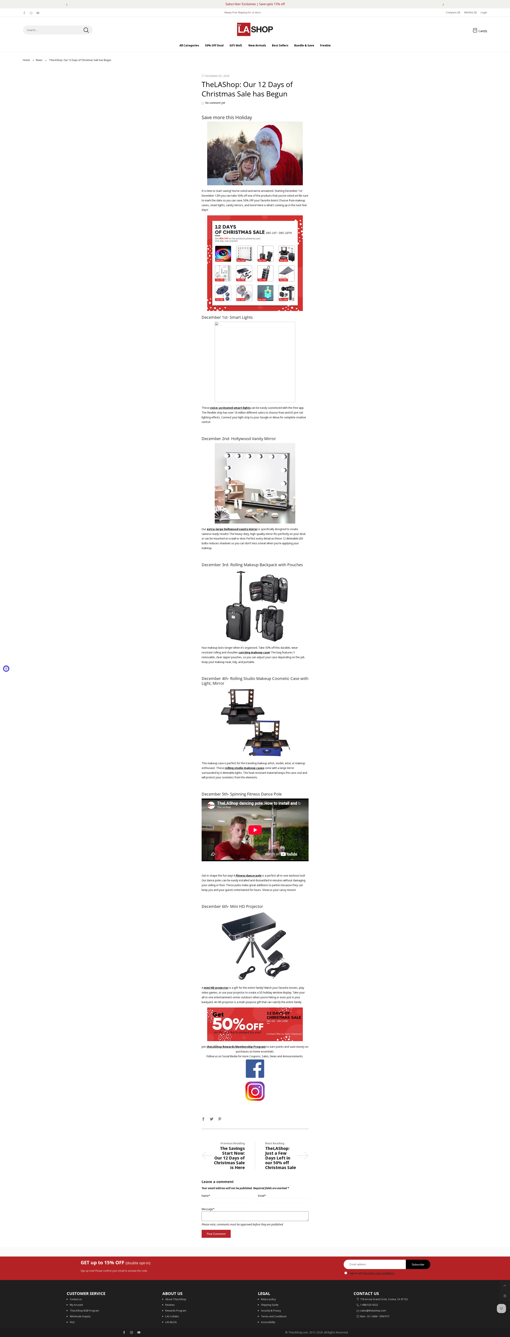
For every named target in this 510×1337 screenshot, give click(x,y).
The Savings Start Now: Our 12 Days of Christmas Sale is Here (229, 1158)
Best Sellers (280, 45)
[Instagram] (31, 12)
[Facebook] (24, 12)
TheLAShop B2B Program (84, 1310)
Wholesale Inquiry (80, 1316)
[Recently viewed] (505, 1296)
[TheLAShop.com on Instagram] (131, 1332)
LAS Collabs (172, 1316)
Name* (206, 1196)
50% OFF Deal (214, 45)
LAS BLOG (171, 1322)
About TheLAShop (175, 1299)
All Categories (189, 45)
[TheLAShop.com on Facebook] (124, 1332)
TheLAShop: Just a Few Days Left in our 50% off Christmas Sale (280, 1158)
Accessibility (268, 1322)
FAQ (72, 1322)
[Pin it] (220, 1118)
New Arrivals (257, 45)
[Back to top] (505, 1285)
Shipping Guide (270, 1305)
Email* (262, 1196)
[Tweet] (211, 1118)
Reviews (170, 1305)
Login (484, 12)
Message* (208, 1209)
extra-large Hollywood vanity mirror (232, 529)
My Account (76, 1305)
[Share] (203, 1118)
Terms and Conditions (274, 1316)
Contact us (76, 1299)
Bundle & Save (304, 45)
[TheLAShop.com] (255, 29)
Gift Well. (236, 45)
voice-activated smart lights (230, 408)
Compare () (453, 12)
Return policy (268, 1299)
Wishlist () (470, 12)
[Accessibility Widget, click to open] (6, 668)
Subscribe (418, 1264)
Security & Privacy (271, 1310)
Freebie (325, 45)
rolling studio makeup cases (244, 768)
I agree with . (371, 1273)
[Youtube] (37, 12)
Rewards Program (175, 1310)
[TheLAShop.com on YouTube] (138, 1332)
